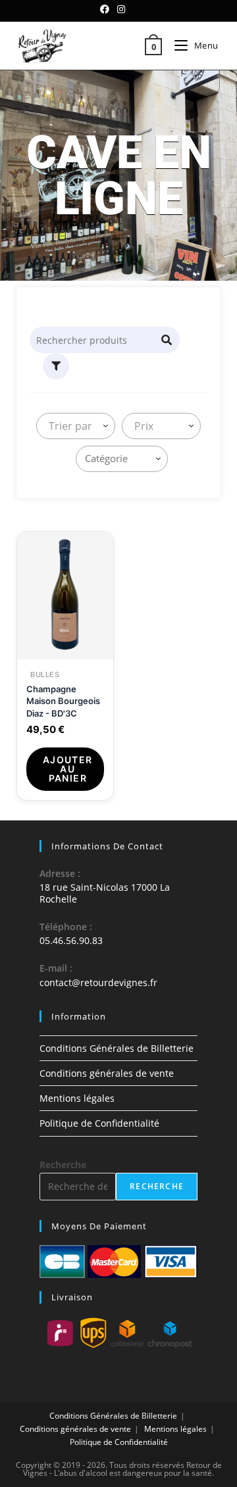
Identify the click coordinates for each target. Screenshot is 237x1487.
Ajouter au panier (68, 769)
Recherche (63, 1164)
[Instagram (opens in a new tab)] (121, 9)
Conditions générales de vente (107, 1073)
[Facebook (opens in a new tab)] (106, 9)
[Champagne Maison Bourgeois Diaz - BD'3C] (65, 594)
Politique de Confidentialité (99, 1123)
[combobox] (75, 426)
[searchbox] (124, 458)
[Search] (167, 340)
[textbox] (67, 426)
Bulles (44, 675)
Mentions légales (77, 1098)
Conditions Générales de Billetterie (117, 1048)
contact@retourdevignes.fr (98, 982)
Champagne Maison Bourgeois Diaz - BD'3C (63, 701)
